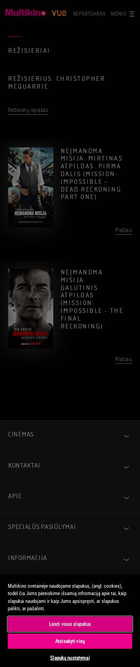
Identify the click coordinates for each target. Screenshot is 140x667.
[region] (70, 620)
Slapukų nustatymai (69, 657)
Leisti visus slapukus (70, 623)
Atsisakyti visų (70, 640)
